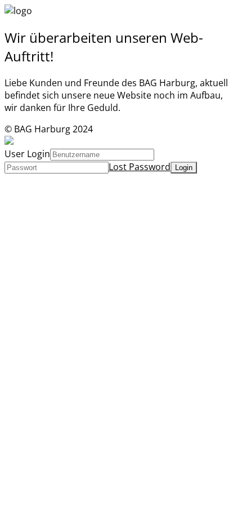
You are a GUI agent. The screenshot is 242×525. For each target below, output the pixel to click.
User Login (27, 154)
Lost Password (140, 167)
